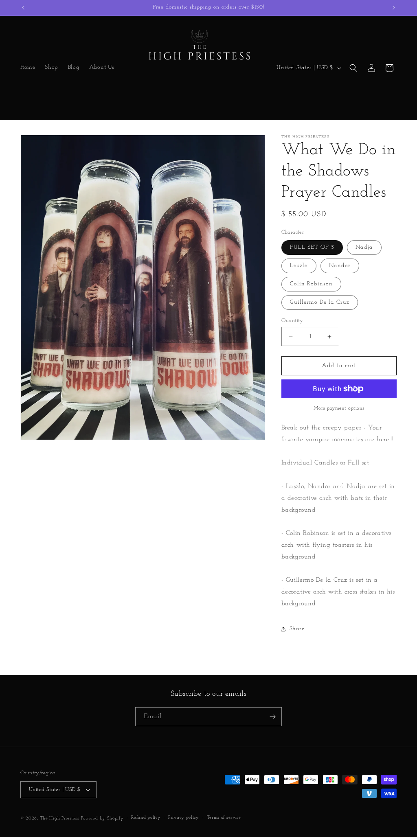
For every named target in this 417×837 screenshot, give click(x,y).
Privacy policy (183, 817)
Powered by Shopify (102, 818)
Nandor (340, 266)
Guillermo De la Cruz (319, 302)
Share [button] (297, 629)
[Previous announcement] (23, 7)
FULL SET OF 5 (312, 247)
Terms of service (224, 817)
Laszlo (299, 266)
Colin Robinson (311, 284)
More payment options (339, 408)
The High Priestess (59, 818)
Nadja (364, 247)
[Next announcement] (394, 7)
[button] (353, 68)
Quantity (292, 320)
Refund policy (145, 817)
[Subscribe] (272, 716)
